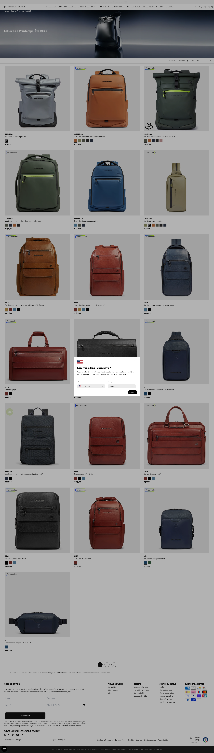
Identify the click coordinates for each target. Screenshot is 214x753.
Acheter (132, 392)
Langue (110, 382)
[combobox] (85, 386)
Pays (79, 382)
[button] (135, 361)
